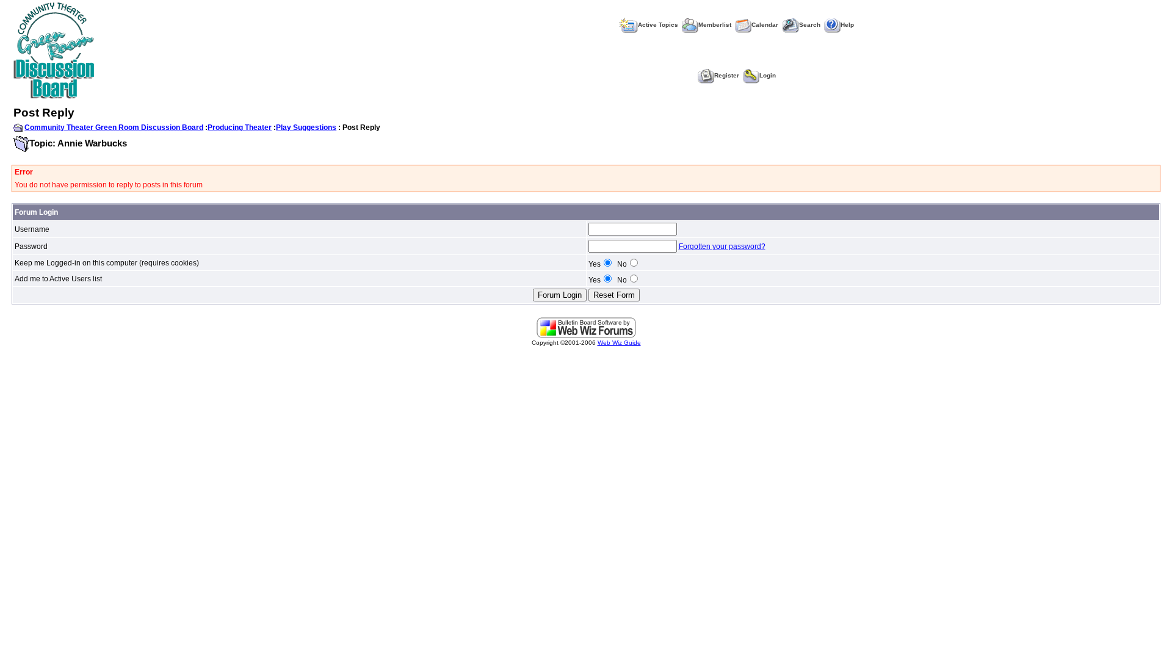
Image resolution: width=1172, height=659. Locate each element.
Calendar (764, 24)
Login (767, 75)
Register (726, 75)
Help (847, 24)
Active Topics (658, 24)
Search (809, 24)
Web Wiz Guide (619, 342)
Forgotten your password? (722, 246)
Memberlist (714, 24)
